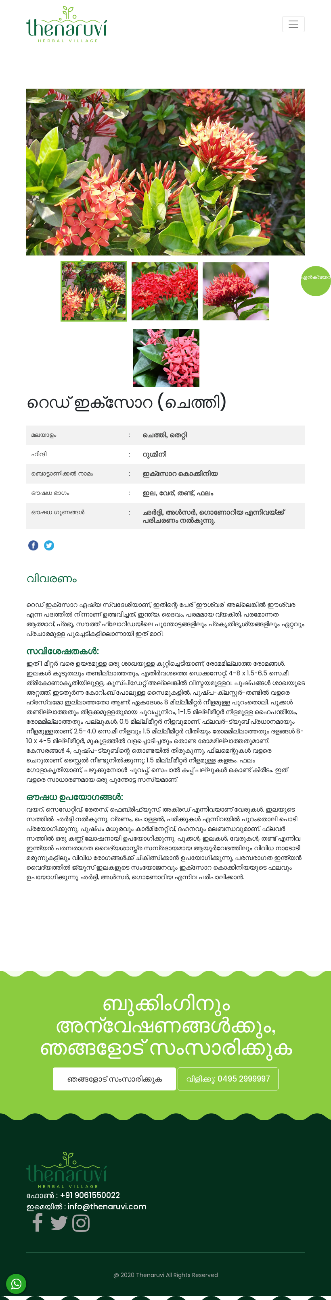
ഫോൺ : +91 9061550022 (73, 1195)
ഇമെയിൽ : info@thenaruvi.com (86, 1206)
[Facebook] (37, 1223)
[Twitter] (59, 1223)
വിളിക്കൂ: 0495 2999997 (228, 1079)
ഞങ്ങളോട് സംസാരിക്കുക (114, 1079)
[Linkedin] (81, 1223)
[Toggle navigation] (293, 24)
